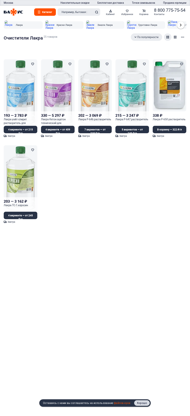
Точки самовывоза (143, 2)
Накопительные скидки (74, 2)
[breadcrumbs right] (180, 25)
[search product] (96, 12)
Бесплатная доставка (110, 2)
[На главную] (13, 12)
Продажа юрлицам (174, 2)
